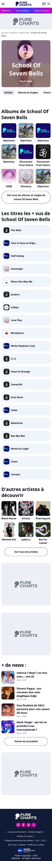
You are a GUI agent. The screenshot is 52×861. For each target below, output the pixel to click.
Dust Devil (17, 397)
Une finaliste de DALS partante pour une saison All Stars (33, 709)
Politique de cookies (25, 836)
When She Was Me (21, 281)
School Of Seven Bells (26, 69)
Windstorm (17, 333)
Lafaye (15, 307)
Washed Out (9, 539)
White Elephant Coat (23, 345)
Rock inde (26, 81)
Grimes (26, 518)
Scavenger (17, 268)
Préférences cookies (36, 845)
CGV (43, 840)
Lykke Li (26, 539)
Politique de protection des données (19, 840)
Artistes (14, 32)
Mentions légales (35, 832)
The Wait (16, 230)
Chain (14, 461)
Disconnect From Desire (26, 163)
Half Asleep (17, 255)
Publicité (22, 845)
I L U (13, 358)
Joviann (15, 294)
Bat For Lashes (43, 541)
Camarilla (16, 384)
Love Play (16, 320)
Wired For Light (20, 448)
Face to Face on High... (24, 243)
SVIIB (9, 186)
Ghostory (26, 186)
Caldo (14, 410)
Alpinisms (9, 140)
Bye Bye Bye (18, 435)
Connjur (15, 474)
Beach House (8, 518)
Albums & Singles (28, 92)
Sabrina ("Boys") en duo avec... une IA (32, 674)
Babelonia (17, 423)
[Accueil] (23, 4)
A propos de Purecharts (16, 832)
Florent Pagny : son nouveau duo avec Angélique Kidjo (29, 692)
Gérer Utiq (12, 845)
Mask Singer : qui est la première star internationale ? (32, 725)
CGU (37, 840)
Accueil (4, 32)
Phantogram (43, 518)
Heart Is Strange (20, 371)
